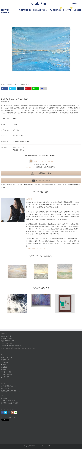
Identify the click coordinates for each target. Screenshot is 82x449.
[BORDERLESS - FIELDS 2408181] (65, 271)
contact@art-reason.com (13, 346)
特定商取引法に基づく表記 (9, 403)
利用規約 (4, 398)
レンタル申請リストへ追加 (42, 173)
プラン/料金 (5, 362)
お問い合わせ (5, 388)
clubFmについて (6, 336)
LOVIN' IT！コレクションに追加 (43, 161)
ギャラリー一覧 (6, 372)
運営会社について (6, 338)
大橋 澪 (15, 118)
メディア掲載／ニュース (8, 386)
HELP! (74, 3)
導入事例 (4, 367)
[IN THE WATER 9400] (17, 303)
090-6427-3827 (9, 341)
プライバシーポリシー (8, 401)
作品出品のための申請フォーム (10, 391)
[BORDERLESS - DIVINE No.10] (17, 271)
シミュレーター (30, 167)
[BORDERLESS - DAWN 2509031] (41, 271)
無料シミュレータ (6, 357)
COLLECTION (40, 10)
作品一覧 (4, 369)
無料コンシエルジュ (7, 360)
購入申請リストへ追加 (42, 180)
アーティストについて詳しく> (35, 248)
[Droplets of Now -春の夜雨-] (41, 300)
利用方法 (4, 365)
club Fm (38, 3)
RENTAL (67, 10)
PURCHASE (55, 10)
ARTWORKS (25, 10)
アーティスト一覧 (6, 374)
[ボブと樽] (65, 303)
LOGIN (77, 10)
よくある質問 (5, 377)
